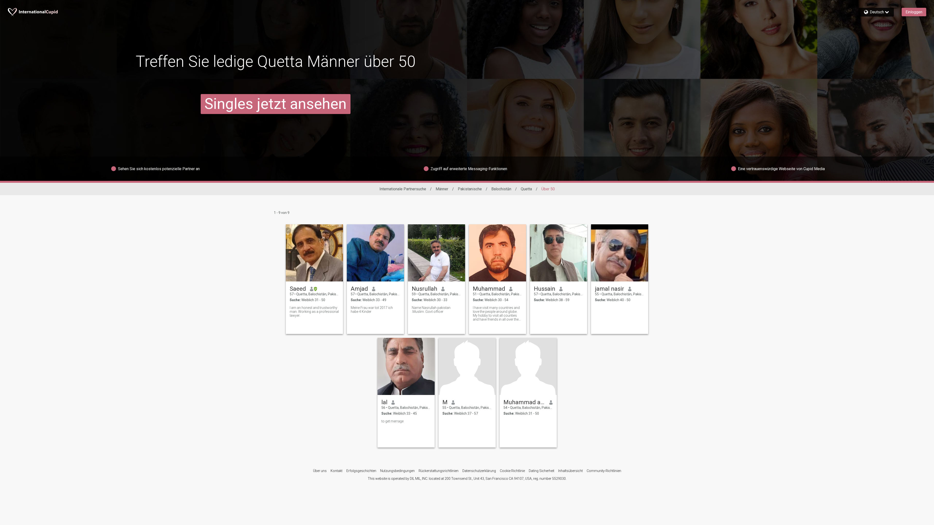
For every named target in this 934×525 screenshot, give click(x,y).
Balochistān (501, 189)
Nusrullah (424, 288)
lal (384, 402)
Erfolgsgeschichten (361, 471)
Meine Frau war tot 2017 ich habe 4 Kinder (372, 310)
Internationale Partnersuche (402, 189)
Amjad (359, 288)
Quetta (526, 189)
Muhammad (489, 288)
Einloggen (914, 12)
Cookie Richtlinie (512, 471)
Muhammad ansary (524, 402)
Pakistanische (470, 189)
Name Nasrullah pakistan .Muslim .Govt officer (431, 310)
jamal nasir (609, 288)
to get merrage (392, 421)
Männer (442, 189)
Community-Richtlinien (604, 471)
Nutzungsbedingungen (397, 471)
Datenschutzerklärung (479, 471)
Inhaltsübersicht (570, 471)
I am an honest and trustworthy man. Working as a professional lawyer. (314, 311)
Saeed (298, 288)
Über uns (320, 471)
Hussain (544, 288)
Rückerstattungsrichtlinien (438, 471)
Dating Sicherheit (541, 471)
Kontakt (336, 471)
